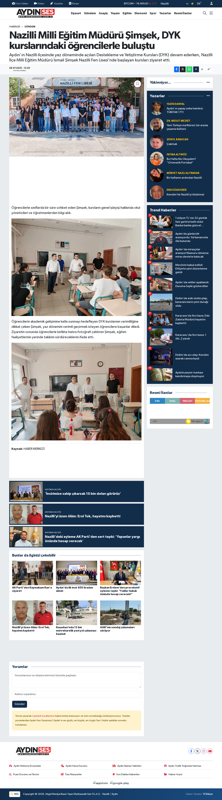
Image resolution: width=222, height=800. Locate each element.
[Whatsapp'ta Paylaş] (189, 69)
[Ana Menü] (211, 13)
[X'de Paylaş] (183, 69)
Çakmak (172, 144)
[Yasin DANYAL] (157, 108)
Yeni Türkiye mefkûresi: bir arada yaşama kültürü (187, 127)
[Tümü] (208, 82)
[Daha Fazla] (196, 69)
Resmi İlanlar (183, 13)
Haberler (14, 27)
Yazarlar (58, 3)
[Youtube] (210, 751)
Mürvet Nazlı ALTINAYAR (183, 173)
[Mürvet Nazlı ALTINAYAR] (157, 175)
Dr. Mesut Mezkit (178, 121)
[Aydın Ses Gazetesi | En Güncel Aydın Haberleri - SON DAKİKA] (35, 13)
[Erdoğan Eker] (157, 192)
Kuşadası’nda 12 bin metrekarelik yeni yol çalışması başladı (76, 630)
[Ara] (205, 13)
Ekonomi (141, 13)
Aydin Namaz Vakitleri (129, 766)
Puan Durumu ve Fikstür (26, 774)
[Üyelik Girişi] (210, 3)
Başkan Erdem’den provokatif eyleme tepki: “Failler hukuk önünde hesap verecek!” (119, 591)
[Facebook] (191, 751)
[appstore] (100, 783)
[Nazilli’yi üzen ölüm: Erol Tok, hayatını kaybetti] (32, 612)
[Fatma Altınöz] (157, 158)
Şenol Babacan (177, 139)
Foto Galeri (21, 3)
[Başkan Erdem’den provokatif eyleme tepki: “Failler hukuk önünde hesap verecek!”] (120, 572)
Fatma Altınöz (177, 154)
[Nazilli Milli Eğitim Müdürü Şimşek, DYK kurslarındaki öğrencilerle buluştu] (76, 117)
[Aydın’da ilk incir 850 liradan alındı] (76, 572)
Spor (153, 13)
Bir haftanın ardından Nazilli (184, 177)
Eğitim (127, 13)
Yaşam (115, 13)
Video (41, 3)
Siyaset (76, 13)
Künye (75, 3)
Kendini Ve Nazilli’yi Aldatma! (185, 194)
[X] (197, 751)
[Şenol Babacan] (157, 141)
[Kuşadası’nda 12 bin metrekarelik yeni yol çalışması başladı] (76, 612)
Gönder (20, 704)
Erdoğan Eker (176, 190)
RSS (16, 794)
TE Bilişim (208, 794)
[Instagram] (204, 751)
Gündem (90, 13)
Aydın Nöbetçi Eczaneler (27, 766)
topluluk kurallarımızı (43, 716)
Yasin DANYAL (176, 104)
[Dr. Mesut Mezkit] (157, 124)
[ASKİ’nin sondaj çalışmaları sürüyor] (120, 612)
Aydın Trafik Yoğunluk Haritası (184, 766)
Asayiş (103, 13)
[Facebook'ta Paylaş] (176, 69)
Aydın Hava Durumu (76, 766)
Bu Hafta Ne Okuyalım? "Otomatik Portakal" (181, 161)
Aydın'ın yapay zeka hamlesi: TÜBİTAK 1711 (185, 110)
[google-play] (119, 783)
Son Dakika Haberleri (128, 774)
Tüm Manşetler (73, 774)
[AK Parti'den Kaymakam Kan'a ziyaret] (32, 572)
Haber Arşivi (175, 774)
